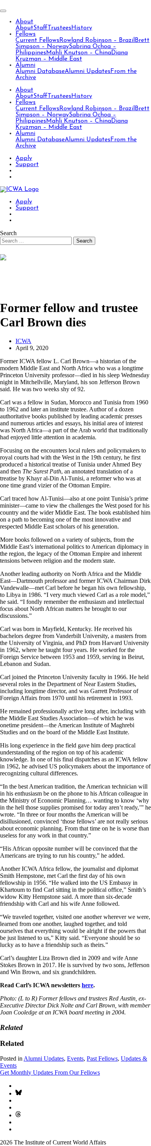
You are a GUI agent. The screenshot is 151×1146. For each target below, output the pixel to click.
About (24, 22)
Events (75, 1058)
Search (8, 233)
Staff (40, 28)
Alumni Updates (87, 71)
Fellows (25, 34)
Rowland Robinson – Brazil (97, 40)
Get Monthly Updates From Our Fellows (50, 1072)
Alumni (25, 65)
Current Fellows (37, 40)
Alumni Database (40, 71)
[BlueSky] (18, 1093)
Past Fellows (102, 1058)
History (81, 28)
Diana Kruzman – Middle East (71, 56)
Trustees (59, 28)
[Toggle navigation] (3, 11)
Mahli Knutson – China (78, 53)
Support (27, 164)
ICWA (23, 341)
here (87, 985)
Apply (23, 158)
